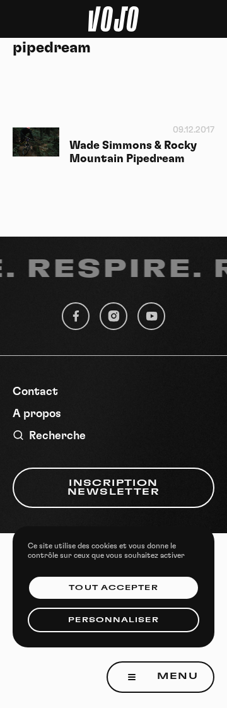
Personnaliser (113, 620)
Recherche (57, 436)
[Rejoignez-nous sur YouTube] (151, 316)
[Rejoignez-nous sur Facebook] (76, 316)
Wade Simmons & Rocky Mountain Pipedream (133, 152)
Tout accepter (113, 587)
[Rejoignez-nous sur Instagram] (113, 316)
